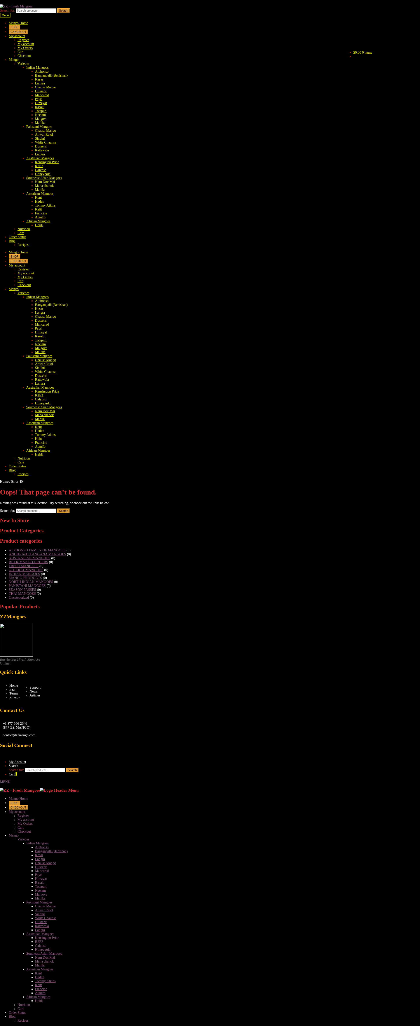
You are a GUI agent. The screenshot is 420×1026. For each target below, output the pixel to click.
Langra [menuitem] (40, 859)
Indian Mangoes (37, 67)
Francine (41, 213)
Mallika (40, 123)
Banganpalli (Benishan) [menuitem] (51, 851)
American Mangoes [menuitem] (39, 969)
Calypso (40, 170)
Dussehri (41, 91)
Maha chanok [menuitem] (44, 961)
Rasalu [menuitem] (39, 882)
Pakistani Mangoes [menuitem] (39, 902)
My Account (17, 762)
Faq (12, 689)
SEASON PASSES (22, 589)
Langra (40, 83)
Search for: (7, 10)
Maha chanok (44, 186)
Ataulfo (40, 217)
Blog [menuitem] (12, 1016)
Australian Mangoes (40, 158)
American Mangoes (39, 193)
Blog (12, 241)
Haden (39, 201)
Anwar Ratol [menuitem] (44, 910)
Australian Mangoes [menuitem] (40, 934)
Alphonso (42, 71)
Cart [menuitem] (20, 827)
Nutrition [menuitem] (24, 1005)
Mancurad (42, 95)
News (34, 691)
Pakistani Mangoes (39, 126)
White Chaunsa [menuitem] (45, 918)
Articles (35, 695)
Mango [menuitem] (14, 835)
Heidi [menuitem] (39, 1001)
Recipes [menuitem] (23, 1020)
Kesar (39, 79)
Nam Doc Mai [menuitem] (45, 957)
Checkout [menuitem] (24, 831)
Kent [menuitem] (38, 973)
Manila (40, 189)
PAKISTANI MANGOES (27, 586)
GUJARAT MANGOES (26, 570)
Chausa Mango (45, 87)
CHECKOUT (18, 31)
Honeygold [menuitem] (43, 949)
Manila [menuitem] (40, 965)
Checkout (24, 56)
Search (63, 10)
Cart (20, 52)
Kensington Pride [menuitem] (47, 938)
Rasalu (39, 107)
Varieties (23, 63)
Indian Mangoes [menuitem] (37, 843)
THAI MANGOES (22, 593)
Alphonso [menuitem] (42, 847)
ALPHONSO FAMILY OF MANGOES (37, 550)
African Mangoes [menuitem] (38, 997)
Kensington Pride (47, 162)
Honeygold (43, 174)
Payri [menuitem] (38, 875)
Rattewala (42, 150)
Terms (13, 693)
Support (35, 687)
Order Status (17, 237)
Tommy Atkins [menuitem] (45, 981)
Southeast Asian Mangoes (44, 178)
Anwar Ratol (44, 134)
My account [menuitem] (17, 812)
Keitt (38, 209)
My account (17, 36)
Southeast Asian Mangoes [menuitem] (44, 953)
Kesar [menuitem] (39, 855)
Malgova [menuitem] (41, 894)
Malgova (41, 119)
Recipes (23, 245)
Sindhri (40, 138)
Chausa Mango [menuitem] (45, 863)
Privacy (14, 697)
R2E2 (39, 166)
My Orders (25, 48)
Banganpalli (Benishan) (51, 75)
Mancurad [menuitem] (42, 871)
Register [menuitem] (23, 815)
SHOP (14, 27)
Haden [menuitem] (39, 977)
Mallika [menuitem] (40, 898)
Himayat (41, 103)
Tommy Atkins (45, 205)
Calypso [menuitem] (40, 945)
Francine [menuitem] (41, 989)
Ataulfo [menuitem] (40, 993)
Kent (38, 197)
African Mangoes (38, 221)
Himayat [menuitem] (41, 878)
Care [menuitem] (21, 1008)
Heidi (39, 225)
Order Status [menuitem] (17, 1012)
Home (4, 481)
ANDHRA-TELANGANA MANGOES (37, 554)
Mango (14, 59)
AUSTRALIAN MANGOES (29, 558)
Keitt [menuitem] (38, 985)
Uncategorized (19, 597)
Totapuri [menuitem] (41, 886)
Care (21, 233)
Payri (38, 99)
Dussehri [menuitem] (41, 867)
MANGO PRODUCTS (25, 578)
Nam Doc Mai (45, 182)
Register (23, 40)
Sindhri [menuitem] (40, 914)
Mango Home (18, 23)
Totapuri (41, 111)
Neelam (40, 115)
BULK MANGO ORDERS (28, 562)
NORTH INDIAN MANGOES (31, 582)
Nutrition (24, 229)
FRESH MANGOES (23, 566)
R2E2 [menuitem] (39, 942)
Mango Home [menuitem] (18, 798)
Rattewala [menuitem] (42, 926)
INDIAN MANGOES (24, 574)
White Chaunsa (45, 142)
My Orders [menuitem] (25, 823)
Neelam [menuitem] (40, 890)
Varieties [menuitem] (23, 839)
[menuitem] (14, 803)
